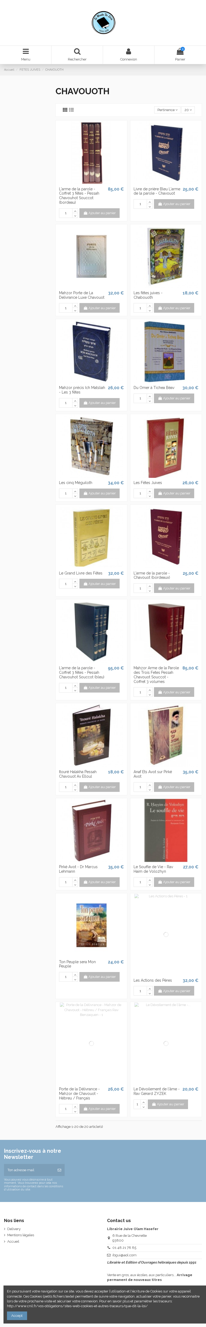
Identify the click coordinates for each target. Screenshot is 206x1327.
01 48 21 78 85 (124, 1248)
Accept (17, 1316)
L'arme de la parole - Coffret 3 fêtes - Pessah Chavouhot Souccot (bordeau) (79, 196)
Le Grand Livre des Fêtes (80, 573)
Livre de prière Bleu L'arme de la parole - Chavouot (157, 191)
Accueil (13, 1241)
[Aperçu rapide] (91, 182)
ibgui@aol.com (124, 1255)
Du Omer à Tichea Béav (154, 387)
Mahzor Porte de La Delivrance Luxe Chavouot (81, 295)
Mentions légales (20, 1235)
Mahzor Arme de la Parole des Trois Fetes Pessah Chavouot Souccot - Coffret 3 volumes (156, 674)
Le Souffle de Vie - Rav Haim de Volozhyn (153, 869)
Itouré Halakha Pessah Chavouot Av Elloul (78, 774)
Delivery (14, 1229)
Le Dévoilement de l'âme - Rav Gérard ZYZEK (157, 1091)
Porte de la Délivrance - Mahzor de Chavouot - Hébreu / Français (79, 1093)
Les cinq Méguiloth (75, 483)
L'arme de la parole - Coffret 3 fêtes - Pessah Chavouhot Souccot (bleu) (81, 672)
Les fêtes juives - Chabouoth (148, 295)
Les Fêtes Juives (148, 483)
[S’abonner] (59, 1170)
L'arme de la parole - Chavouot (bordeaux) (152, 575)
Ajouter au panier (102, 213)
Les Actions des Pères (153, 980)
